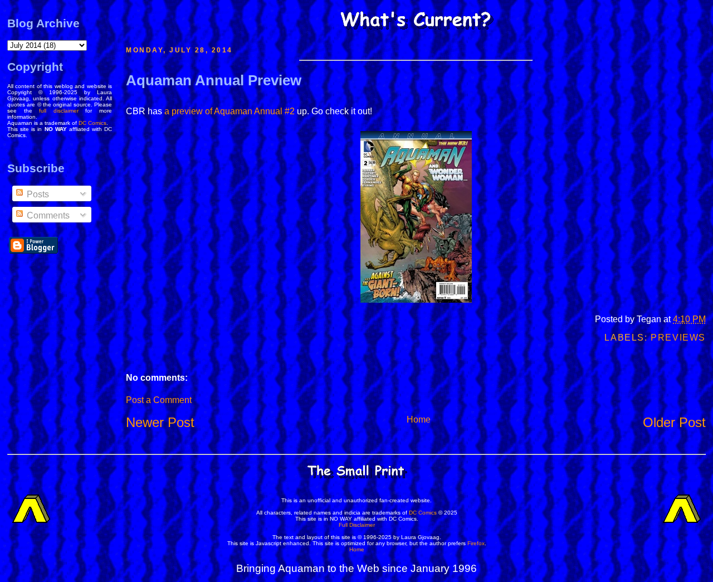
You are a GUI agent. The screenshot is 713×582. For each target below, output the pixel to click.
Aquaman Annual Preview (213, 80)
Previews (678, 337)
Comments (47, 215)
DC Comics (92, 123)
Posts (37, 194)
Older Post (674, 422)
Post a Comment (159, 400)
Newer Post (160, 422)
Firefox (476, 543)
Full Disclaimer (357, 525)
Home (419, 419)
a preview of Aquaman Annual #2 (229, 111)
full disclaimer (59, 111)
